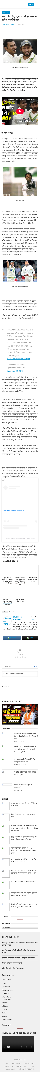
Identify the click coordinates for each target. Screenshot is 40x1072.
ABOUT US (31, 1069)
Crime (4, 983)
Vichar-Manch (7, 1020)
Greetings (5, 993)
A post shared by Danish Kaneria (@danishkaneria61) (21, 538)
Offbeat (5, 1006)
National (5, 1003)
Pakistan (6, 12)
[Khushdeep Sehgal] (7, 624)
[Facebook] (33, 619)
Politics (4, 1009)
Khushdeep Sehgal (8, 24)
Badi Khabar (6, 980)
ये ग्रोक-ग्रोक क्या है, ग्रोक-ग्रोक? (25, 772)
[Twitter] (35, 619)
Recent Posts (13, 612)
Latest (7, 1063)
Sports (4, 1016)
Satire (4, 1013)
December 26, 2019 (15, 371)
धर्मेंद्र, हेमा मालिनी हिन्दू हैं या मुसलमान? (13, 968)
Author (5, 612)
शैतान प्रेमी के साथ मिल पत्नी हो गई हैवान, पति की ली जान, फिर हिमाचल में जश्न (26, 736)
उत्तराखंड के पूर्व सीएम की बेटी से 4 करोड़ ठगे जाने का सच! (18, 958)
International (6, 997)
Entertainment (7, 990)
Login (36, 666)
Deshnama (6, 986)
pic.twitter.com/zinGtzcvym (18, 358)
